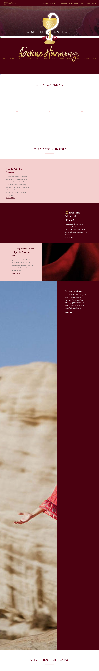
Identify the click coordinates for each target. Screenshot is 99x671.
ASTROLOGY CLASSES (17, 122)
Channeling (62, 3)
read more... (10, 198)
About (45, 3)
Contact (94, 3)
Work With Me (73, 3)
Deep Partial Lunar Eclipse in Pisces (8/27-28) (23, 252)
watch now (68, 312)
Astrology (53, 3)
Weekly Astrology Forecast (14, 170)
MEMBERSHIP (49, 122)
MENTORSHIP (81, 122)
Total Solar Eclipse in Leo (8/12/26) (72, 216)
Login (81, 3)
